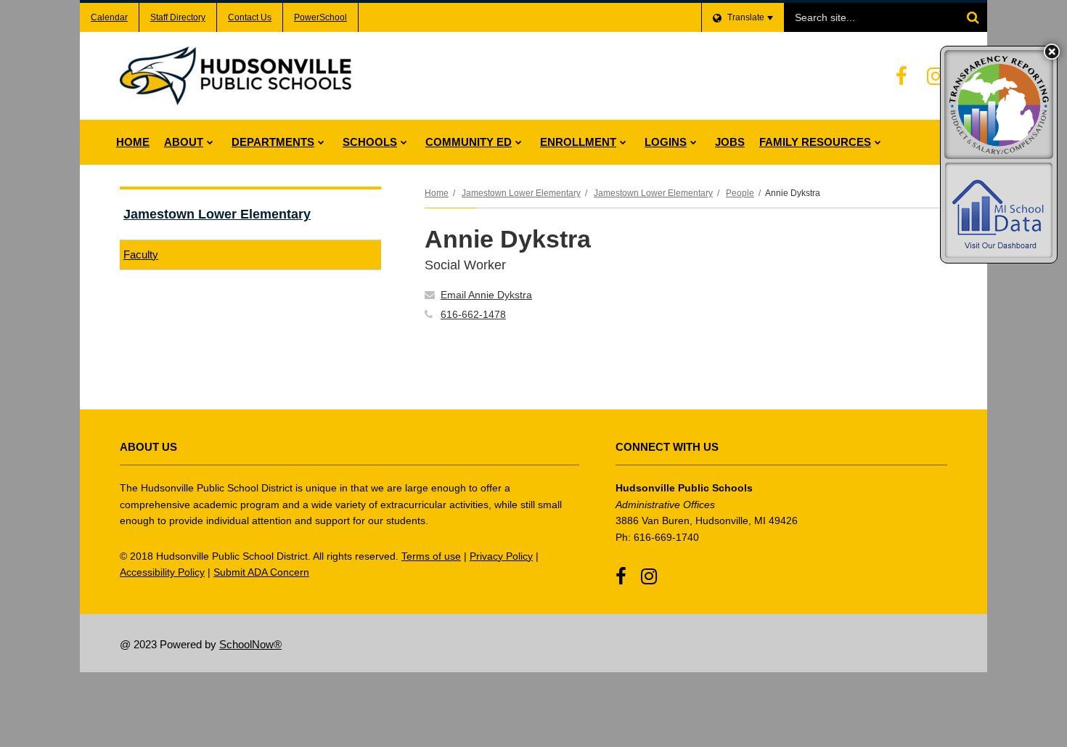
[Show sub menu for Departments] (321, 142)
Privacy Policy (501, 556)
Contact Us (249, 17)
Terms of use (431, 556)
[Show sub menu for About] (210, 142)
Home (437, 193)
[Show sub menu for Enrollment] (623, 142)
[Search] (972, 17)
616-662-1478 (473, 314)
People (740, 193)
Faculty (140, 254)
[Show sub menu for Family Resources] (878, 142)
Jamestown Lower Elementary (521, 193)
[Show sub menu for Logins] (693, 142)
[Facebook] (901, 76)
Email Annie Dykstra (486, 295)
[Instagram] (935, 76)
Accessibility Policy (162, 572)
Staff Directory (177, 17)
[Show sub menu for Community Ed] (518, 142)
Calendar (109, 17)
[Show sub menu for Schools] (404, 142)
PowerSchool (320, 17)
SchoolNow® (250, 644)
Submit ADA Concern (261, 572)
